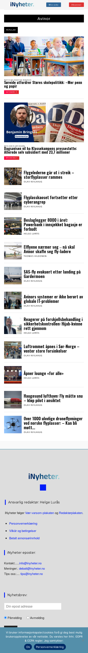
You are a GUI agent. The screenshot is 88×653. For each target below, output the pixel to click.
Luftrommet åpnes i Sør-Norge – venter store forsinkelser (51, 348)
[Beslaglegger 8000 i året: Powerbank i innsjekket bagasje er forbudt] (13, 226)
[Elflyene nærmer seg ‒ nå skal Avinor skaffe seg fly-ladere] (13, 251)
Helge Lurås (31, 234)
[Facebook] (43, 487)
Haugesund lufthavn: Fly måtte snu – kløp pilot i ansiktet (53, 398)
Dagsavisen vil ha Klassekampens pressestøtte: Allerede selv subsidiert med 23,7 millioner (40, 150)
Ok (28, 647)
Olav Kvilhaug (33, 182)
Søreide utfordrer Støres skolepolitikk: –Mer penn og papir (43, 84)
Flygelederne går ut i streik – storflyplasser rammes (49, 174)
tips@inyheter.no (31, 573)
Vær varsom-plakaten (39, 513)
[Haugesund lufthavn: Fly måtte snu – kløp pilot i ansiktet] (13, 399)
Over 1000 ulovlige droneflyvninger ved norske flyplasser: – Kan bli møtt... (53, 422)
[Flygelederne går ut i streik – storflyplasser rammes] (13, 176)
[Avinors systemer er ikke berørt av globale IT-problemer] (13, 300)
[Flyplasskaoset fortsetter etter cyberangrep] (13, 201)
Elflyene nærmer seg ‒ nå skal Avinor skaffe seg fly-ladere (49, 249)
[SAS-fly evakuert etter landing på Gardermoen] (13, 275)
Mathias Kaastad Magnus (17, 80)
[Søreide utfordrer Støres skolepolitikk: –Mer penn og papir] (44, 56)
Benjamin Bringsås (14, 146)
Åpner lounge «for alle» (44, 373)
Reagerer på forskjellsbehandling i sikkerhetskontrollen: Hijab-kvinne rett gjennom (53, 323)
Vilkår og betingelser (22, 530)
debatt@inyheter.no (32, 568)
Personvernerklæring (23, 523)
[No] (83, 640)
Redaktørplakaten (70, 513)
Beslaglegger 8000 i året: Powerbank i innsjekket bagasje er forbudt (53, 224)
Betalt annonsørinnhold (24, 538)
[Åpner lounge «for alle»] (13, 375)
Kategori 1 (11, 92)
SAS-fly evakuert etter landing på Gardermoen (52, 274)
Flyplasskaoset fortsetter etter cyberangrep (51, 199)
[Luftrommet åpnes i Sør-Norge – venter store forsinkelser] (13, 350)
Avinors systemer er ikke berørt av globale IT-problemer (53, 298)
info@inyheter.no (30, 563)
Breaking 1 (12, 158)
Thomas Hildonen (35, 256)
